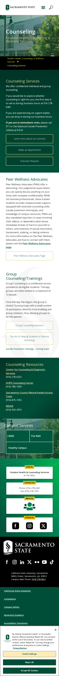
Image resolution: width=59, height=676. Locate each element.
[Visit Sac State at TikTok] (52, 562)
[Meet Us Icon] (29, 507)
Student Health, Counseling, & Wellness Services (25, 60)
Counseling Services (16, 65)
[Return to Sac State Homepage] (20, 7)
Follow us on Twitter (43, 525)
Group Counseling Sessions (29, 325)
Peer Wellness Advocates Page (29, 255)
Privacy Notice (20, 648)
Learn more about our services (29, 138)
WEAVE (9, 406)
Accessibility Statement (16, 623)
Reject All (29, 662)
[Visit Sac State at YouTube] (44, 562)
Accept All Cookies (29, 671)
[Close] (55, 630)
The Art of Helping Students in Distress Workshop (29, 338)
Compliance (10, 599)
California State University (17, 590)
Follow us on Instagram (29, 525)
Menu (47, 7)
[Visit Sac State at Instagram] (14, 562)
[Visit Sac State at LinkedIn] (22, 562)
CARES (10, 436)
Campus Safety (11, 607)
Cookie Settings (29, 654)
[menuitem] (17, 436)
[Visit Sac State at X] (29, 562)
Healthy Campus (17, 447)
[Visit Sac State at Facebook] (7, 562)
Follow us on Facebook (15, 525)
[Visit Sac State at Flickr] (37, 562)
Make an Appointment (29, 149)
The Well (36, 436)
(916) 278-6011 (39, 579)
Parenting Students (14, 615)
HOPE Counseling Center (19, 383)
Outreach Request (29, 161)
